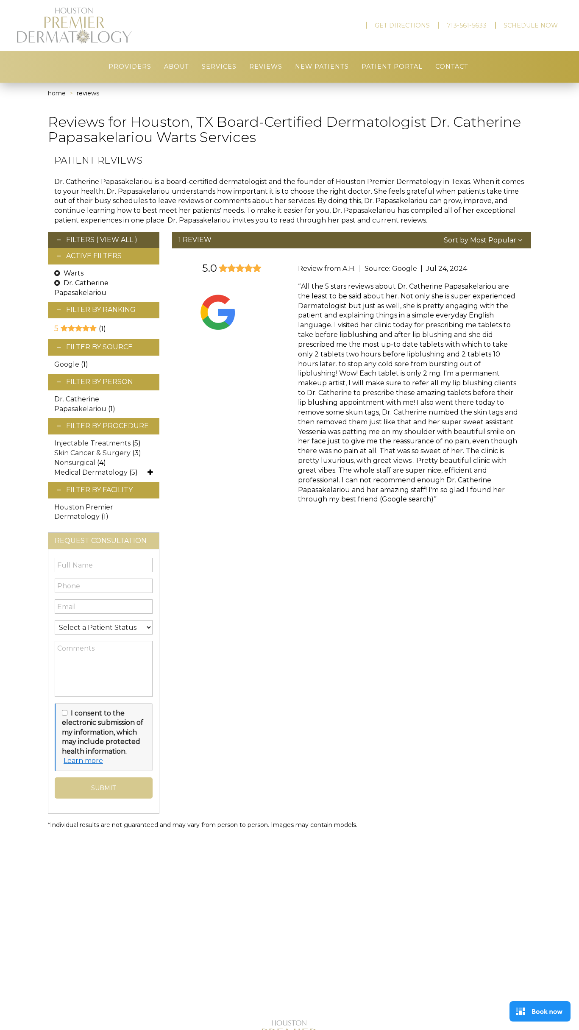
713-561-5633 (467, 25)
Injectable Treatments (92, 443)
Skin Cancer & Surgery (92, 453)
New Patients (322, 66)
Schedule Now (531, 25)
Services (219, 66)
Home (57, 93)
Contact (451, 66)
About (176, 66)
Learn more (83, 761)
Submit (103, 788)
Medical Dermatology (91, 472)
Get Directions (402, 25)
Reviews (265, 66)
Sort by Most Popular (481, 240)
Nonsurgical (74, 463)
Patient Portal (392, 66)
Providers (130, 66)
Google (66, 364)
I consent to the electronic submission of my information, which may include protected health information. (102, 732)
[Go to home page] (99, 26)
